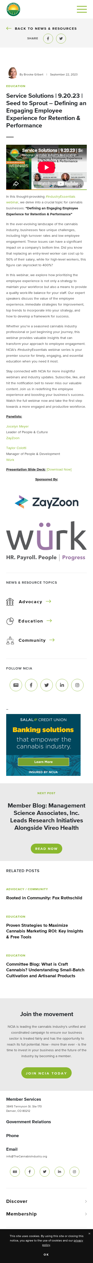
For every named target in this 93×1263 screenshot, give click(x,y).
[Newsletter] (16, 685)
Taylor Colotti (16, 448)
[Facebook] (31, 685)
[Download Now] (59, 469)
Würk (10, 460)
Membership (21, 1214)
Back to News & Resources (46, 28)
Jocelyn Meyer (17, 426)
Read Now (46, 849)
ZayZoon (13, 438)
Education (30, 621)
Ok (46, 1254)
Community (32, 640)
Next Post (46, 793)
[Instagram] (77, 685)
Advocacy (30, 602)
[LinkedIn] (62, 685)
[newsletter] (15, 1172)
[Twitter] (46, 685)
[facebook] (30, 1172)
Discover (17, 1201)
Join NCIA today (46, 1073)
